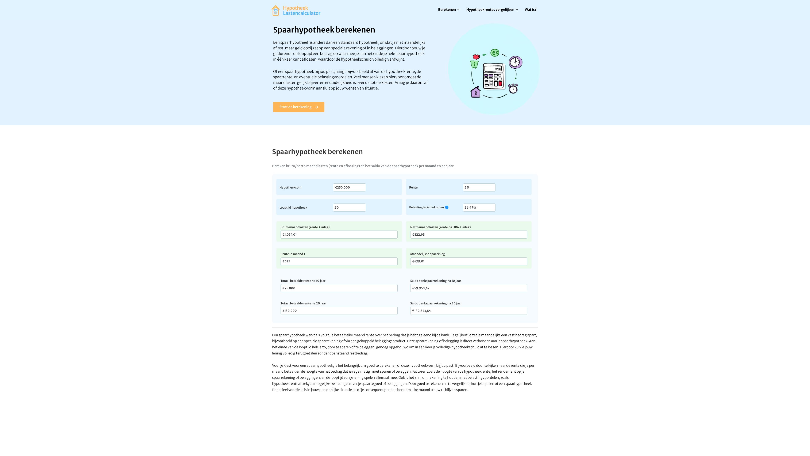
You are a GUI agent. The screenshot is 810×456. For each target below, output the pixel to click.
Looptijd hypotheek (293, 207)
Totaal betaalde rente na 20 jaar (303, 303)
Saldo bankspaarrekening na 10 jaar (435, 281)
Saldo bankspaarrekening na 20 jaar (436, 303)
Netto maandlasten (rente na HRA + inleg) (440, 227)
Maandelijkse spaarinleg (427, 254)
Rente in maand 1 (293, 254)
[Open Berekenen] (458, 9)
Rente (413, 187)
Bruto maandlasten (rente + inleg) (305, 227)
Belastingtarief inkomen (426, 207)
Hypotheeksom (290, 187)
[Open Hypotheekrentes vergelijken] (516, 9)
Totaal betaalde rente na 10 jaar (303, 281)
